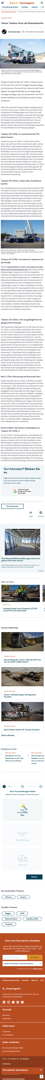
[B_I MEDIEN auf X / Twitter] (13, 1003)
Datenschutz (37, 969)
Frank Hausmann (14, 32)
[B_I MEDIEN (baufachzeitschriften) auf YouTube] (8, 1003)
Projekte (9, 924)
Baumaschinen (11, 919)
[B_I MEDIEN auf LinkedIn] (4, 1003)
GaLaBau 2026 (32, 919)
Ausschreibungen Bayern (12, 1051)
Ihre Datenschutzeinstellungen (14, 1079)
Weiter (34, 877)
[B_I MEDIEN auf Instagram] (17, 1003)
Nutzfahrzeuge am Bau (10, 7)
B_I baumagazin (12, 988)
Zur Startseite (12, 506)
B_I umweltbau (8, 1035)
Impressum (7, 1064)
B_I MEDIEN (24, 1059)
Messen (8, 897)
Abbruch (34, 7)
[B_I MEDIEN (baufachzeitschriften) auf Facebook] (22, 1003)
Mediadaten (7, 1018)
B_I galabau (7, 1031)
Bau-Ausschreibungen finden (13, 1048)
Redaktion (6, 1015)
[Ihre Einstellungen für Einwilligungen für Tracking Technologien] (41, 1076)
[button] (22, 492)
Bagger (8, 913)
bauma (23, 897)
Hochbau (25, 7)
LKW (22, 913)
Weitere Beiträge (7, 735)
